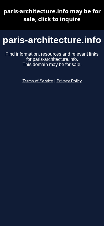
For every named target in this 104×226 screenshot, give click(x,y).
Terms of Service (38, 81)
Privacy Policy (69, 81)
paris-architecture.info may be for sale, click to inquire (52, 15)
